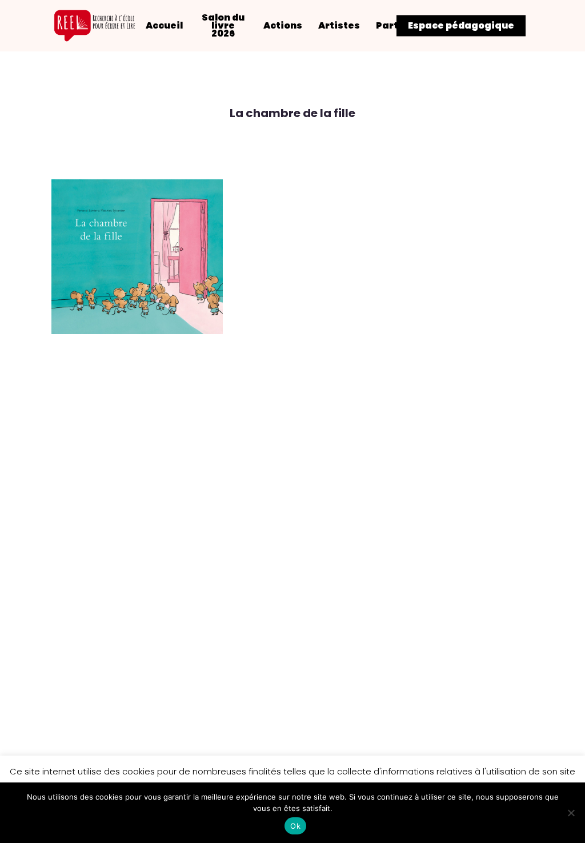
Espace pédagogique (461, 26)
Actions (282, 26)
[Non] (570, 812)
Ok (295, 825)
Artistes (339, 26)
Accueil (164, 26)
